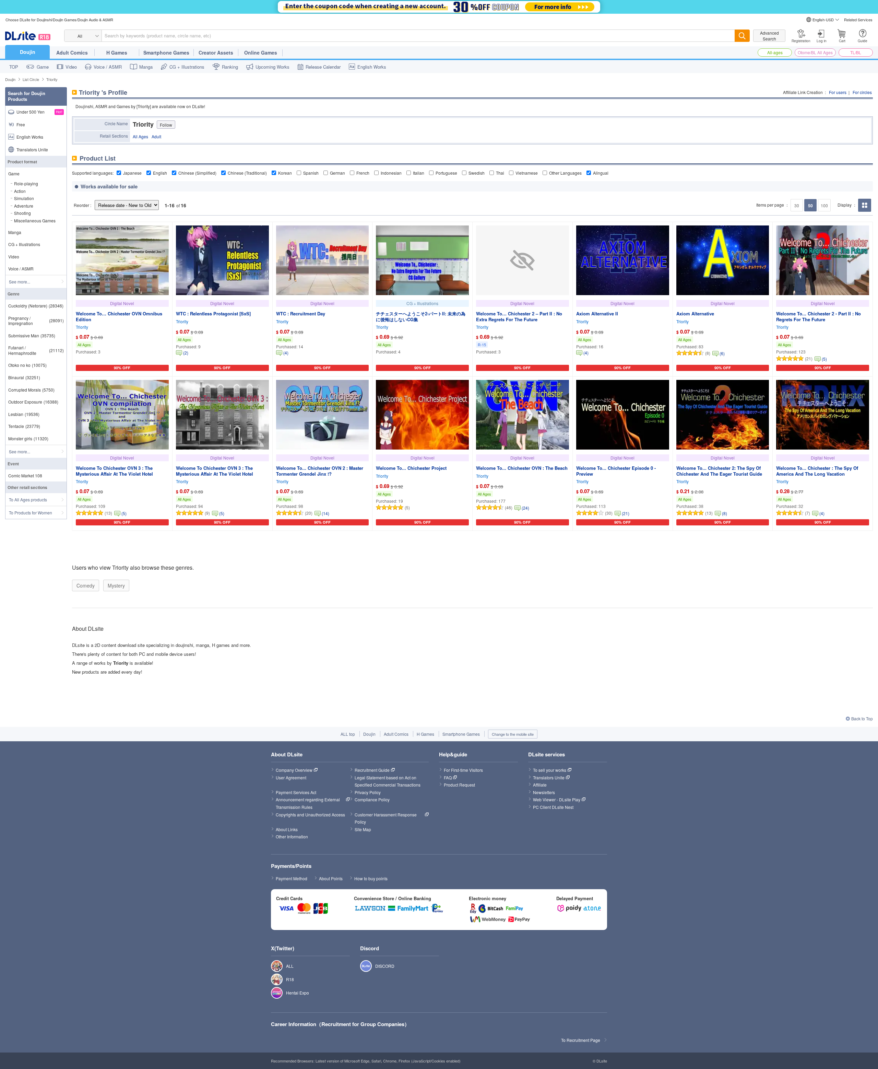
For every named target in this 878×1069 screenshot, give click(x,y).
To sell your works (549, 770)
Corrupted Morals (31, 390)
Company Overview (294, 770)
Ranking (230, 66)
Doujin (27, 51)
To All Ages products (28, 499)
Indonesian (391, 173)
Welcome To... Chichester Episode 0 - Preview (616, 471)
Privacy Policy (368, 792)
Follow (166, 125)
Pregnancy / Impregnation (36, 320)
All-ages (775, 52)
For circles (862, 92)
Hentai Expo (273, 993)
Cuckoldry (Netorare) (35, 306)
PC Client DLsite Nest (553, 807)
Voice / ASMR (108, 66)
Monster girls (28, 438)
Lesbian (23, 414)
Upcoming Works (272, 66)
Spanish (311, 173)
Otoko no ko (27, 365)
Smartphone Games (166, 52)
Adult (156, 136)
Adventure (23, 206)
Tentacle (24, 426)
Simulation (24, 198)
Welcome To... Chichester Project (411, 468)
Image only (864, 211)
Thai (500, 173)
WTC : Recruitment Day (300, 313)
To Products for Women (30, 512)
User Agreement (291, 777)
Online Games (260, 52)
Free (20, 124)
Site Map (363, 829)
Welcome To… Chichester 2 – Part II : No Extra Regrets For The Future (519, 316)
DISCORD (362, 966)
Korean (285, 173)
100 (824, 205)
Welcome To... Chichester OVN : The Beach (522, 468)
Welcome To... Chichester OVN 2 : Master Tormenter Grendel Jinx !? (319, 471)
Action (20, 191)
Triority (82, 327)
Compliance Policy (372, 799)
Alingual (600, 173)
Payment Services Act (296, 792)
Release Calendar (323, 66)
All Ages (140, 136)
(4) (285, 353)
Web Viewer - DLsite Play (556, 799)
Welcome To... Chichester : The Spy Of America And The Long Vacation (817, 471)
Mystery (116, 585)
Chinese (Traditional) (247, 173)
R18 (273, 979)
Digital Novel (122, 303)
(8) (724, 513)
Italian (418, 173)
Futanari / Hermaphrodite (36, 350)
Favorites (163, 369)
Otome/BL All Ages (815, 52)
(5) (824, 359)
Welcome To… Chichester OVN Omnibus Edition (119, 316)
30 (796, 205)
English (160, 173)
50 (810, 205)
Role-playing (26, 183)
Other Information (292, 836)
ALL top (348, 734)
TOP (13, 66)
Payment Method (291, 878)
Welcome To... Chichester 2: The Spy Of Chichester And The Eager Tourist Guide (719, 471)
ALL (273, 966)
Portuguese (446, 173)
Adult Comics (72, 52)
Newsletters (544, 792)
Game (43, 66)
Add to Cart (120, 370)
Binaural (24, 377)
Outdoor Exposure (33, 402)
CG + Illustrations (186, 66)
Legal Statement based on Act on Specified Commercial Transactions (387, 781)
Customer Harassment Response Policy (386, 818)
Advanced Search (769, 36)
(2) (185, 353)
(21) (625, 513)
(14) (325, 513)
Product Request (459, 785)
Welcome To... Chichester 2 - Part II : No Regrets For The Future (818, 316)
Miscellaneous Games (35, 220)
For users (837, 92)
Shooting (22, 213)
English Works (371, 66)
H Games (116, 52)
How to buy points (371, 878)
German (337, 173)
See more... (19, 281)
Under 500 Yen (39, 112)
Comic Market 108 (25, 475)
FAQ (448, 777)
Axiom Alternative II (597, 313)
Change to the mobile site (513, 734)
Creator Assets (216, 52)
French (362, 173)
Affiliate (540, 785)
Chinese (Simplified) (197, 173)
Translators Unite (32, 149)
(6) (722, 353)
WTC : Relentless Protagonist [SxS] (213, 313)
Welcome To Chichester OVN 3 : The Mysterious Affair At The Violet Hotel (114, 471)
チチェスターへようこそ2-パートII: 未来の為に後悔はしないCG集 (420, 316)
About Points (331, 878)
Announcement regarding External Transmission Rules (308, 803)
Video (71, 66)
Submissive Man (31, 335)
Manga (146, 66)
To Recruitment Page (580, 1040)
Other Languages (565, 173)
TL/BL (855, 52)
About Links (287, 829)
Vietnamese (526, 173)
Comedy (85, 585)
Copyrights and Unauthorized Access (310, 814)
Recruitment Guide (372, 770)
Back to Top (862, 718)
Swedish (476, 173)
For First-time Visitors (463, 770)
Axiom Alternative (695, 313)
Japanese (132, 173)
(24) (525, 508)
